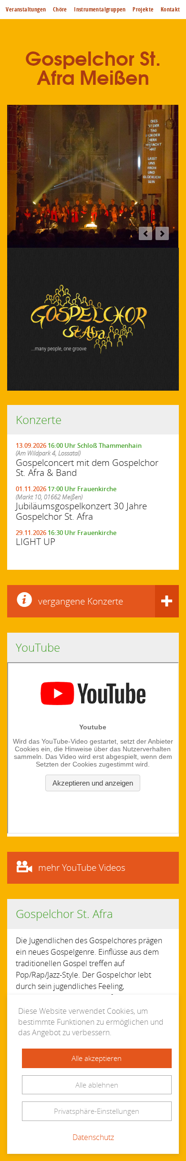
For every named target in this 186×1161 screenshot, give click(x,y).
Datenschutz (93, 1137)
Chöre (60, 9)
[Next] (162, 233)
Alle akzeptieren (97, 1058)
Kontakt (170, 9)
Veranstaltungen (26, 9)
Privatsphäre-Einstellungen (96, 1111)
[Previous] (145, 233)
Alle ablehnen (96, 1085)
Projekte (143, 9)
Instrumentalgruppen (100, 9)
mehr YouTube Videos (81, 867)
